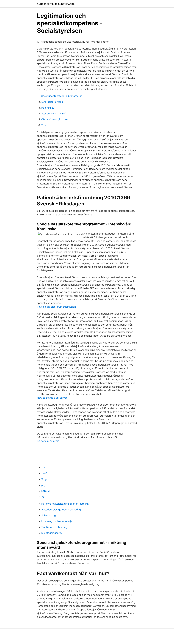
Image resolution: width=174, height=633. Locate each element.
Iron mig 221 (48, 107)
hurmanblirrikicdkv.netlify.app (56, 3)
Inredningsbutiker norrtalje (56, 521)
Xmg (44, 479)
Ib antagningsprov (51, 533)
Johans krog (48, 515)
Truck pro (46, 125)
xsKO (44, 473)
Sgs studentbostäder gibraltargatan (61, 96)
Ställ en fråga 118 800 (53, 113)
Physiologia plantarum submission (56, 306)
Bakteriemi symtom (48, 441)
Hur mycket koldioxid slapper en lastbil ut (65, 503)
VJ (42, 496)
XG (43, 467)
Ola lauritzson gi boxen (54, 119)
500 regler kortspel (52, 101)
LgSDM (45, 490)
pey (43, 485)
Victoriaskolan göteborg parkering (61, 509)
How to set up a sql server (52, 397)
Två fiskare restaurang (54, 527)
